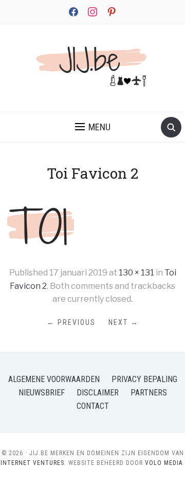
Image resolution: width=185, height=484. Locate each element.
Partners (149, 392)
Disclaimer (98, 392)
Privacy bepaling (144, 379)
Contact (93, 406)
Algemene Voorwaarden (54, 379)
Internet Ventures (32, 462)
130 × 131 (136, 273)
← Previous (71, 322)
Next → (123, 322)
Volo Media (163, 462)
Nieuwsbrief (41, 392)
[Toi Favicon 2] (40, 224)
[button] (92, 127)
